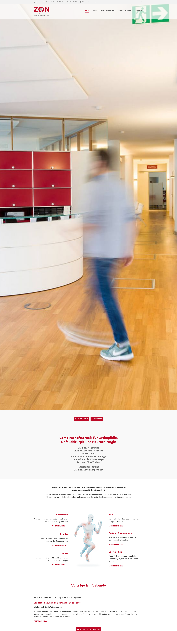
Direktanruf (97, 419)
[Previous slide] (2, 205)
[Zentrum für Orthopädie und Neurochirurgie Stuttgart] (41, 11)
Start (87, 11)
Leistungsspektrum (107, 11)
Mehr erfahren (59, 526)
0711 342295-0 (73, 2)
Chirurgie (128, 11)
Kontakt (139, 11)
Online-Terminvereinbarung (89, 2)
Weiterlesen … (41, 621)
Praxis (95, 11)
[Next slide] (175, 205)
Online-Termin (82, 419)
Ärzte (120, 11)
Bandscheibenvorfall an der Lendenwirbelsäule (57, 602)
